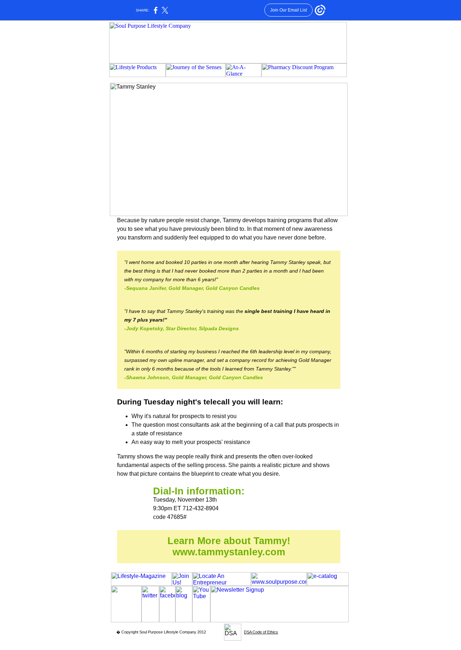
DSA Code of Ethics (261, 632)
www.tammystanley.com (229, 552)
